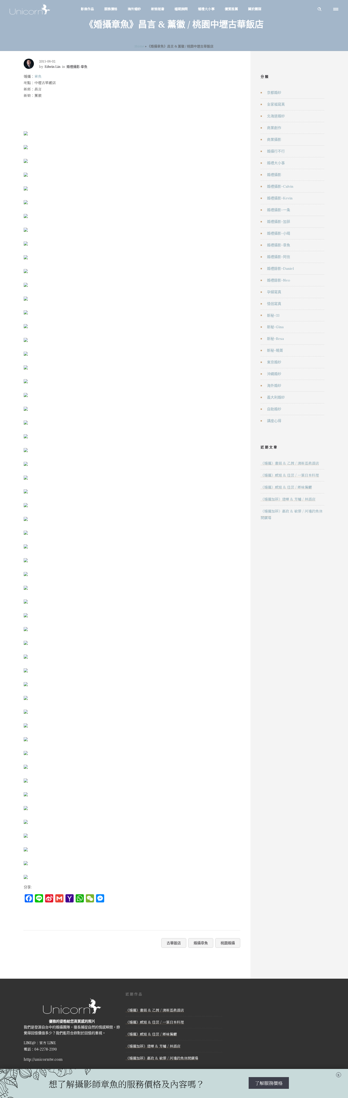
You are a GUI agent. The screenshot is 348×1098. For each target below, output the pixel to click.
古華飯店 (174, 942)
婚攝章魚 (201, 942)
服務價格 (110, 8)
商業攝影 (274, 139)
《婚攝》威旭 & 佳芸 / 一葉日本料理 (290, 475)
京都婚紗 (274, 92)
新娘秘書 (157, 8)
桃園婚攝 (228, 942)
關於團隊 (254, 8)
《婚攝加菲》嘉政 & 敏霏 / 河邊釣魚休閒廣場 (162, 1058)
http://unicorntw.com (43, 1059)
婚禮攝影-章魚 (278, 245)
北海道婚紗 (276, 116)
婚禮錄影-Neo (278, 280)
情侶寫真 (274, 303)
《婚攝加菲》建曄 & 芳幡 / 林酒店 (288, 499)
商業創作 (274, 127)
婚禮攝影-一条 (278, 210)
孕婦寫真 (274, 292)
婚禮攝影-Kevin (279, 198)
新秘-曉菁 (275, 350)
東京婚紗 (274, 362)
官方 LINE (47, 1042)
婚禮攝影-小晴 (278, 233)
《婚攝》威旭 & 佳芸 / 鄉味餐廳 (286, 487)
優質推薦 (231, 8)
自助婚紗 (274, 409)
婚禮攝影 (274, 174)
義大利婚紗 (276, 397)
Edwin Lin (52, 66)
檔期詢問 (181, 8)
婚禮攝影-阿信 (278, 256)
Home (139, 46)
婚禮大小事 (206, 8)
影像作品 (87, 8)
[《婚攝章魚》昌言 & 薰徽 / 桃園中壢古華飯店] (26, 129)
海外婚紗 (134, 8)
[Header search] (319, 9)
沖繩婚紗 (274, 374)
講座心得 (274, 420)
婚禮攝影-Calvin (280, 186)
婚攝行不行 (276, 151)
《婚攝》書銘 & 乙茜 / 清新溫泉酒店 (290, 463)
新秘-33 (273, 315)
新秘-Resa (275, 338)
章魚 (38, 76)
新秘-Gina (275, 327)
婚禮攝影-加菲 (278, 221)
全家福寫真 (276, 104)
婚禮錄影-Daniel (280, 268)
